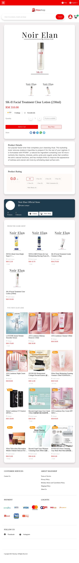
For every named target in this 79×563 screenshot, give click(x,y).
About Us (44, 489)
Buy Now (51, 127)
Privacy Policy (45, 479)
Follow (34, 214)
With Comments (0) (52, 183)
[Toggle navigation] (3, 3)
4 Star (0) (48, 179)
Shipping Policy (45, 486)
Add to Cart (22, 127)
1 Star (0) (40, 183)
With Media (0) (31, 187)
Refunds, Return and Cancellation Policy (53, 483)
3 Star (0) (58, 179)
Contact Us (7, 476)
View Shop (46, 213)
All (30, 179)
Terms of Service (46, 476)
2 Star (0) (30, 183)
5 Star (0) (39, 179)
